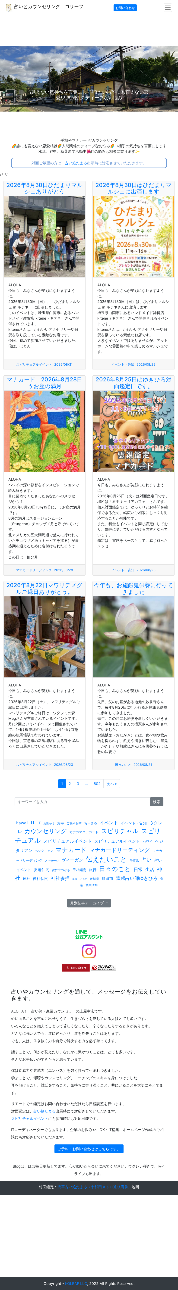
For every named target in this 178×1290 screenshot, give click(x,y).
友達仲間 (41, 869)
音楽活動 (92, 885)
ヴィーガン (72, 860)
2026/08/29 (146, 364)
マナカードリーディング (34, 570)
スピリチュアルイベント (34, 364)
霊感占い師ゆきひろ (137, 878)
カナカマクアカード (84, 832)
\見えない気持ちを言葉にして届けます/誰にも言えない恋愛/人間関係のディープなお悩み (99, 94)
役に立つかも (61, 870)
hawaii (22, 822)
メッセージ (52, 860)
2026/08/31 (63, 364)
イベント (109, 823)
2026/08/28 (63, 570)
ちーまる (90, 823)
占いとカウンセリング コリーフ (48, 6)
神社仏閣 (40, 878)
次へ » (111, 783)
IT (33, 823)
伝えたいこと (106, 859)
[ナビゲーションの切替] (168, 7)
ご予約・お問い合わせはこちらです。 (89, 1149)
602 (97, 783)
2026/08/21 (143, 765)
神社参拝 (60, 878)
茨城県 (94, 879)
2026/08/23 (146, 570)
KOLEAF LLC (76, 1283)
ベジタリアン (44, 851)
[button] (13, 79)
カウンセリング (46, 831)
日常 (138, 869)
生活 (149, 869)
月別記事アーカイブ (87, 903)
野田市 (107, 878)
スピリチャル (120, 831)
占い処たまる (76, 163)
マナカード (71, 849)
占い (146, 860)
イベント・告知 (122, 364)
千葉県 (134, 860)
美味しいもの (79, 879)
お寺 (60, 823)
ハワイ (148, 841)
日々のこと (123, 765)
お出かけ (48, 823)
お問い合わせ (125, 8)
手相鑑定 (79, 870)
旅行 (92, 870)
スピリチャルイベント (29, 1118)
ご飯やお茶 (74, 823)
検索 (156, 801)
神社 (26, 878)
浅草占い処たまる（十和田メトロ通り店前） (94, 1186)
